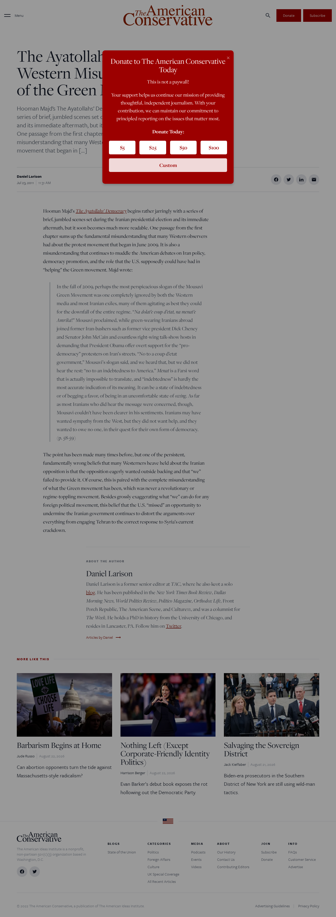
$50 (183, 147)
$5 (122, 147)
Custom (168, 165)
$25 (152, 147)
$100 (214, 147)
